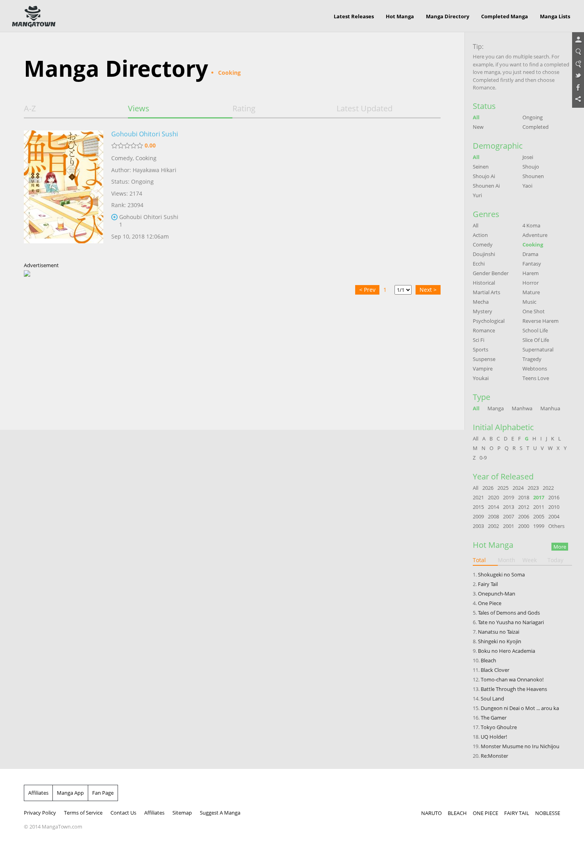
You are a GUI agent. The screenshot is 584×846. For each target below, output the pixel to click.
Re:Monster (494, 755)
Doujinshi (484, 254)
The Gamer (494, 717)
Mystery (482, 311)
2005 (538, 516)
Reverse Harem (540, 320)
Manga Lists (555, 16)
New (478, 126)
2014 (493, 506)
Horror (530, 282)
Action (480, 235)
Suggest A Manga (220, 812)
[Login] (578, 40)
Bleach (488, 660)
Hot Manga (400, 16)
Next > (428, 289)
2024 (518, 487)
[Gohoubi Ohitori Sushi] (63, 192)
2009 (478, 516)
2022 (548, 487)
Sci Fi (478, 339)
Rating (243, 108)
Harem (530, 273)
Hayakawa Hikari (154, 170)
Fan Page (103, 792)
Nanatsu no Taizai (498, 631)
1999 (538, 526)
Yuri (477, 195)
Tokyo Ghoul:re (499, 727)
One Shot (533, 311)
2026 (487, 487)
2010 (553, 506)
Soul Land (492, 698)
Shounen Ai (486, 185)
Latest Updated (364, 108)
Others (556, 526)
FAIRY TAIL (516, 813)
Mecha (481, 301)
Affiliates (38, 792)
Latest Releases (354, 16)
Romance (484, 330)
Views (138, 108)
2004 (553, 516)
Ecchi (479, 263)
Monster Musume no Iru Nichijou (520, 746)
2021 (478, 497)
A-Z (30, 108)
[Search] (578, 52)
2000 (523, 526)
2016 (553, 497)
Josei (527, 157)
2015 (478, 506)
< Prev (367, 289)
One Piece (489, 603)
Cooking (146, 158)
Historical (484, 282)
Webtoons (534, 368)
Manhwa (522, 408)
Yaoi (527, 185)
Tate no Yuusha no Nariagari (511, 622)
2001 (508, 526)
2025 (503, 487)
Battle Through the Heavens (514, 689)
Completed (535, 126)
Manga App (70, 792)
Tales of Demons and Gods (509, 612)
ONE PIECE (485, 813)
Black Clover (495, 669)
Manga (495, 408)
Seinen (481, 166)
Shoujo (530, 166)
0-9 (483, 457)
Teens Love (535, 378)
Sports (480, 349)
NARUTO (431, 813)
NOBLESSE (547, 813)
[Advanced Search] (578, 64)
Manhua (550, 408)
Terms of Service (83, 812)
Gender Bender (491, 273)
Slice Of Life (535, 339)
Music (529, 301)
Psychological (489, 320)
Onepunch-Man (496, 593)
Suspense (484, 359)
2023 (533, 487)
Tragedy (531, 359)
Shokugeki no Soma (501, 574)
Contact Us (123, 812)
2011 (538, 506)
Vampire (483, 368)
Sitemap (182, 812)
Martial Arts (486, 292)
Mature (531, 292)
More (559, 546)
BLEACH (457, 813)
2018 (523, 497)
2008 (493, 516)
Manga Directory (447, 16)
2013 (508, 506)
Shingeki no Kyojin (499, 641)
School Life (535, 330)
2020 (493, 497)
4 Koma (531, 225)
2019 (508, 497)
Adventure (534, 235)
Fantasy (531, 263)
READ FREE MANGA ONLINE (34, 16)
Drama (530, 254)
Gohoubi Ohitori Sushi (144, 134)
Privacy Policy (40, 812)
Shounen (533, 176)
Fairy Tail (488, 584)
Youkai (481, 378)
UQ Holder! (494, 736)
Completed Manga (504, 16)
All (476, 117)
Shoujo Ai (484, 176)
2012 (523, 506)
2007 (508, 516)
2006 (523, 516)
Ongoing (532, 117)
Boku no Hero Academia (506, 650)
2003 (478, 526)
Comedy (122, 158)
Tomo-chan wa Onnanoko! (512, 679)
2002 (493, 526)
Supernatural (537, 349)
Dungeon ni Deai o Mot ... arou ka (520, 708)
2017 (538, 497)
